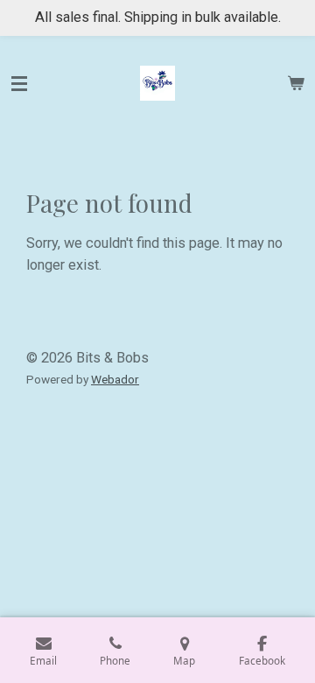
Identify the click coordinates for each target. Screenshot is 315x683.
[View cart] (295, 83)
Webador (115, 379)
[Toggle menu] (19, 83)
